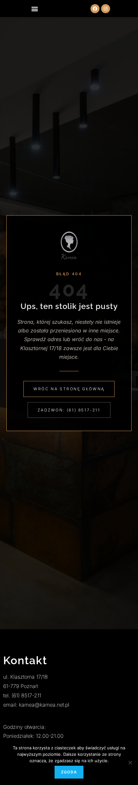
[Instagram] (105, 8)
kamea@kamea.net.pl (44, 704)
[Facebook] (95, 8)
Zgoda (69, 772)
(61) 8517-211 (26, 695)
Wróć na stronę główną (69, 388)
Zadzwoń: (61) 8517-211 (69, 410)
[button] (34, 8)
